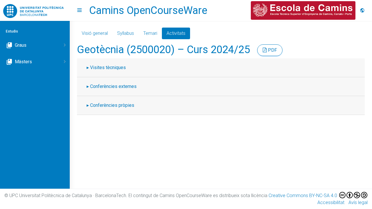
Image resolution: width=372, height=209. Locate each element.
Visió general (95, 33)
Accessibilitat (330, 202)
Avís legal (358, 202)
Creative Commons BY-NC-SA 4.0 (303, 195)
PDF (272, 50)
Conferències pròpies (112, 105)
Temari (150, 33)
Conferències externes (113, 86)
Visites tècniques (108, 67)
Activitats (176, 33)
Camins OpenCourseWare (148, 10)
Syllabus (125, 33)
